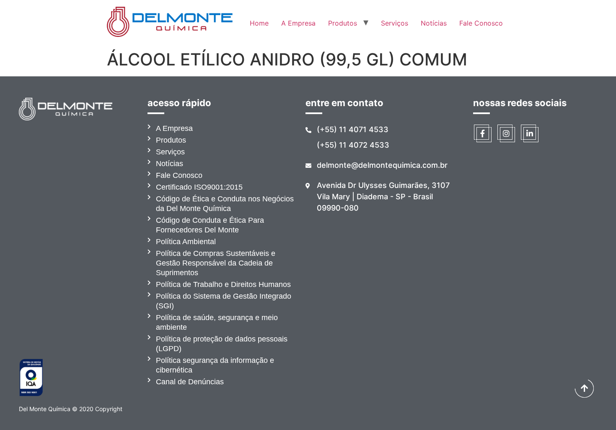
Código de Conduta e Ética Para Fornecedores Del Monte (210, 225)
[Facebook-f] (482, 133)
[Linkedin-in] (529, 133)
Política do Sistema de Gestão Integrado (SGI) (223, 301)
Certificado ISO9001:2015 (199, 187)
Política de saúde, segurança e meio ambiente (217, 322)
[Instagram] (506, 133)
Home (259, 23)
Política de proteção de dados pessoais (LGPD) (221, 344)
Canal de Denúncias (190, 382)
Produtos (342, 23)
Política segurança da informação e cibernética (215, 365)
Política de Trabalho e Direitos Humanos (223, 284)
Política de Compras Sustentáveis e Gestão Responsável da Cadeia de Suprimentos (215, 263)
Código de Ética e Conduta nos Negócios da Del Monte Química (225, 204)
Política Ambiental (186, 241)
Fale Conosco (481, 23)
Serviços (394, 23)
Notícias (434, 23)
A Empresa (298, 23)
